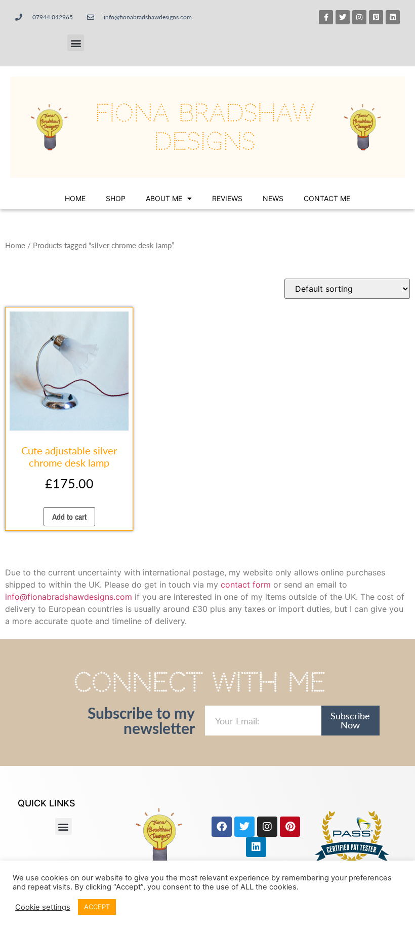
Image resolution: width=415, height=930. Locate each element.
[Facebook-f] (326, 17)
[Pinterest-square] (376, 17)
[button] (75, 42)
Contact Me (327, 198)
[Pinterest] (290, 827)
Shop (116, 198)
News (273, 198)
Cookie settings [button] (42, 907)
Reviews (227, 198)
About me (164, 198)
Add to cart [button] (69, 516)
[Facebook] (222, 827)
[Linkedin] (393, 17)
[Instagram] (359, 17)
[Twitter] (343, 17)
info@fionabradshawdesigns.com (68, 597)
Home (75, 198)
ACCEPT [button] (97, 907)
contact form (246, 584)
